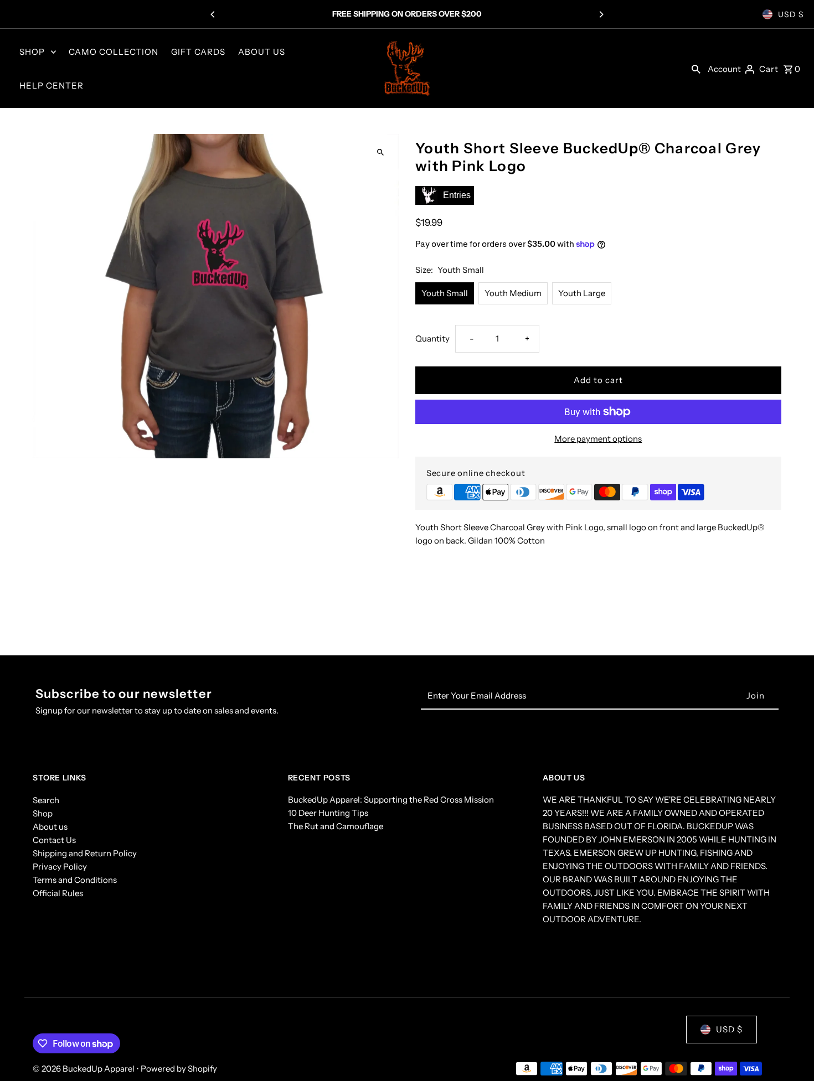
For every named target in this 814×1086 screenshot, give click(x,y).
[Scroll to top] (790, 1056)
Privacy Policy (60, 866)
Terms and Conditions (75, 880)
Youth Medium (513, 293)
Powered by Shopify (179, 1068)
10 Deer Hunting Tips (328, 813)
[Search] (696, 68)
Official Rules (58, 893)
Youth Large (581, 293)
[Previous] (213, 14)
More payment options (598, 438)
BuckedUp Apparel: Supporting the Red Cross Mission (391, 800)
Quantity (432, 338)
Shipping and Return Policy (85, 853)
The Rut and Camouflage (335, 826)
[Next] (601, 14)
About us (50, 826)
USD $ (791, 14)
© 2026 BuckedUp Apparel (84, 1068)
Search (46, 800)
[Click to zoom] (380, 151)
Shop (43, 813)
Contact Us (54, 840)
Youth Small (444, 293)
